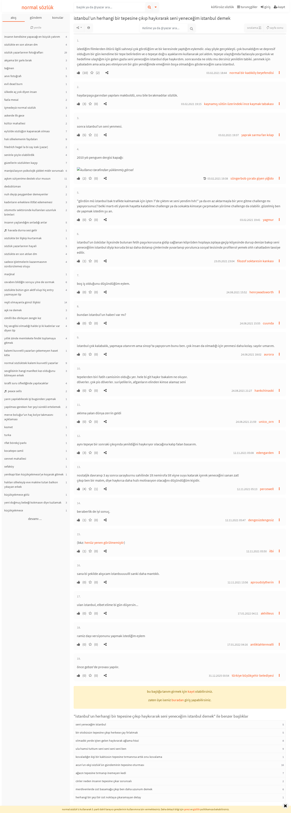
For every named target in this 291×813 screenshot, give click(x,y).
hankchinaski (264, 390)
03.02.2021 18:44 (216, 73)
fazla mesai (11, 100)
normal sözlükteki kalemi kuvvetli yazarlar (31, 363)
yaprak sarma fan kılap (257, 135)
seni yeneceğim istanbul (91, 724)
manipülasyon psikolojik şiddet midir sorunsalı (33, 171)
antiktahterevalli (262, 644)
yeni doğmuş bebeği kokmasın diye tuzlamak (32, 502)
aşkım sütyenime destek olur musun (27, 178)
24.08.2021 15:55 (250, 323)
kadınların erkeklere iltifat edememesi (28, 202)
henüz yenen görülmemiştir (104, 542)
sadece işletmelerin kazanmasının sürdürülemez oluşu (25, 264)
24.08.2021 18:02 (251, 354)
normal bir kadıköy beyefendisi (251, 73)
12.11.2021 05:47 (235, 520)
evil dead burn (13, 84)
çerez (187, 809)
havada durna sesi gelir (22, 230)
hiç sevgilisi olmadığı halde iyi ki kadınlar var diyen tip (32, 328)
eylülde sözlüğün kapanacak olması (27, 131)
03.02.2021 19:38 (217, 178)
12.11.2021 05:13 (247, 489)
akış (13, 17)
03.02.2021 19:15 (191, 104)
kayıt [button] (191, 691)
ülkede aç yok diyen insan (20, 92)
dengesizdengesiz (261, 520)
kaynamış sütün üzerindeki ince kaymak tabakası (239, 104)
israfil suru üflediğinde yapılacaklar (26, 383)
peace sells (14, 391)
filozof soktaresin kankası (255, 261)
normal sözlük (38, 7)
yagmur (268, 219)
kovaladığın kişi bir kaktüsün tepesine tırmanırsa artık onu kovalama (119, 757)
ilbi (271, 551)
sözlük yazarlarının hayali (20, 246)
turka (7, 435)
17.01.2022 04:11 (248, 613)
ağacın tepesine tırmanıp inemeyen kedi (101, 773)
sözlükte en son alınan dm (21, 44)
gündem (36, 17)
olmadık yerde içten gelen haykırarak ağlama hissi (107, 740)
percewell (267, 489)
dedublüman (12, 186)
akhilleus (267, 613)
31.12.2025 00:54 (219, 676)
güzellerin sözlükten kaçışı (20, 163)
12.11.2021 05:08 (243, 453)
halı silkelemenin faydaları (20, 139)
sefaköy (9, 466)
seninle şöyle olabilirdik (19, 155)
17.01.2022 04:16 (237, 644)
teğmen (9, 68)
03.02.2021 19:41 (250, 220)
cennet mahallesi (15, 458)
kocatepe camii (13, 451)
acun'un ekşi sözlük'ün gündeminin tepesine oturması (110, 765)
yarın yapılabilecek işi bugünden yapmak (30, 399)
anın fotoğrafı (12, 76)
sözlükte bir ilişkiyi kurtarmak (23, 238)
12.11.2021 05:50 (256, 551)
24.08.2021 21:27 (242, 391)
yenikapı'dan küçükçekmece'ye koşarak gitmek (33, 474)
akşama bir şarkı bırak (18, 60)
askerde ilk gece (14, 115)
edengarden (265, 452)
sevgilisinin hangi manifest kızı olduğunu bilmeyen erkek (29, 373)
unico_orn (266, 421)
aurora (269, 354)
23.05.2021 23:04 (224, 261)
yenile (37, 27)
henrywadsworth (261, 292)
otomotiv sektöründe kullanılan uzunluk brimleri (30, 212)
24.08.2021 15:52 (236, 292)
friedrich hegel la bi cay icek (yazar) (26, 147)
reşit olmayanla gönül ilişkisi (22, 302)
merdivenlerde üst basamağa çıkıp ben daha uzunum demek (114, 789)
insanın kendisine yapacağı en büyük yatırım (32, 37)
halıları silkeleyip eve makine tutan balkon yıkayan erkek (31, 484)
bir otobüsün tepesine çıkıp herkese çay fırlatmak (107, 732)
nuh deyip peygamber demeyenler (26, 194)
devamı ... (35, 519)
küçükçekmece (13, 510)
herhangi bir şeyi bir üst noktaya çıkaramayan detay (108, 797)
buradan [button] (177, 700)
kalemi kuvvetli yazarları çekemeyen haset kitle (31, 353)
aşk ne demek (13, 310)
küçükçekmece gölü (16, 494)
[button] (223, 7)
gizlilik (196, 809)
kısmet (8, 427)
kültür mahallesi (14, 123)
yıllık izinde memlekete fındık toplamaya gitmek (30, 340)
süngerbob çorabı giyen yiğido (252, 178)
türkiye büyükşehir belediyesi (253, 675)
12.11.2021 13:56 (238, 582)
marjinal (9, 274)
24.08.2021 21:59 (246, 422)
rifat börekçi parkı (15, 443)
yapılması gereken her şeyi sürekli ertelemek (32, 407)
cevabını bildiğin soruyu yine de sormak (29, 282)
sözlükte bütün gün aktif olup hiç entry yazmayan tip (29, 292)
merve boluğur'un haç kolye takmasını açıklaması (28, 417)
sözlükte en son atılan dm (20, 254)
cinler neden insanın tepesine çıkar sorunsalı (104, 781)
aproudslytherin (262, 582)
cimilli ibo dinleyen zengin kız (22, 318)
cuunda (268, 323)
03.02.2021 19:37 (228, 135)
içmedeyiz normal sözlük (20, 107)
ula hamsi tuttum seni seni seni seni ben (101, 749)
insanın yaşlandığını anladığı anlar (25, 222)
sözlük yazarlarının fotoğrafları (23, 52)
